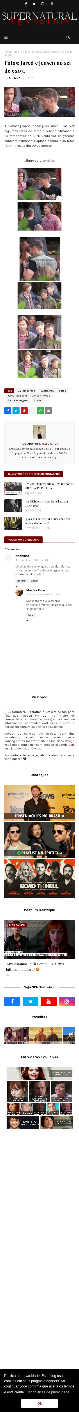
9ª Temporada (26, 390)
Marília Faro (35, 590)
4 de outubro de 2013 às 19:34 (43, 594)
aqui (72, 745)
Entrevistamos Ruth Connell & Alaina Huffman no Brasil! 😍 (34, 966)
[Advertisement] (39, 1176)
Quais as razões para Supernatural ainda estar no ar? (47, 521)
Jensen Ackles (41, 395)
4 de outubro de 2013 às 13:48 (33, 560)
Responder (21, 581)
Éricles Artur (17, 78)
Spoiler (27, 51)
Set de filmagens (18, 400)
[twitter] (34, 4)
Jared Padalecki (17, 395)
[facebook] (26, 4)
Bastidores (47, 390)
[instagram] (42, 4)
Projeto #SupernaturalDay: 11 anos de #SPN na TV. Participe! (49, 486)
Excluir (34, 581)
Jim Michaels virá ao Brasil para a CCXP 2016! (46, 503)
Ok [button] (40, 1403)
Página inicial (12, 51)
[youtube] (52, 4)
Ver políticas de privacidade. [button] (48, 1392)
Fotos (62, 390)
